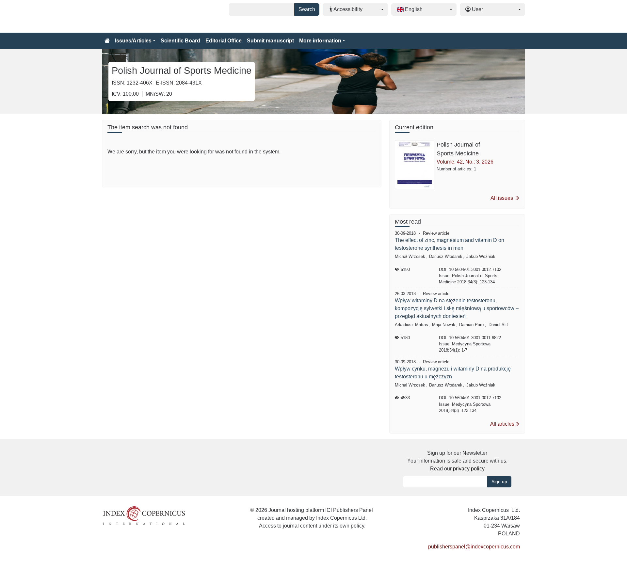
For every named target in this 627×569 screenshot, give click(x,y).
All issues (502, 198)
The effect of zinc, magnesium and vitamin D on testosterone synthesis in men (449, 244)
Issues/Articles (133, 40)
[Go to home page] (107, 40)
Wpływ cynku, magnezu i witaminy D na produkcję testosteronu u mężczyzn (453, 372)
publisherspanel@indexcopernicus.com (474, 546)
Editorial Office (223, 40)
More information (320, 40)
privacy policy (469, 468)
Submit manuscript (270, 40)
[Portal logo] (134, 16)
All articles (502, 424)
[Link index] (144, 515)
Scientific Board (180, 40)
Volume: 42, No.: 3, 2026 (465, 162)
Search (306, 9)
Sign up (499, 481)
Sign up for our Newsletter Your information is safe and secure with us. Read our (457, 460)
